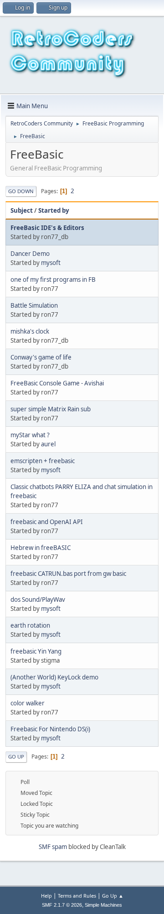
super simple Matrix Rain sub (50, 409)
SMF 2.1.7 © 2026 (62, 905)
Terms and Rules (77, 895)
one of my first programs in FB (53, 279)
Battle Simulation (34, 305)
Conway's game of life (41, 357)
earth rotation (30, 625)
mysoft (51, 263)
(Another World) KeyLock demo (54, 677)
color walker (27, 703)
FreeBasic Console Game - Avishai (57, 383)
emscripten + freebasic (42, 461)
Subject (21, 210)
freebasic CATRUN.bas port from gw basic (68, 573)
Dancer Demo (30, 254)
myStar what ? (30, 435)
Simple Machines (103, 905)
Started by (53, 210)
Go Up (16, 756)
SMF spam (53, 847)
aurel (48, 444)
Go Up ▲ (112, 895)
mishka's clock (29, 331)
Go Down (21, 191)
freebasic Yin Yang (36, 651)
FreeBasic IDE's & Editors (47, 228)
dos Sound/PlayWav (37, 599)
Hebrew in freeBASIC (40, 548)
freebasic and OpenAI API (46, 522)
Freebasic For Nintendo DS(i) (50, 729)
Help (46, 895)
